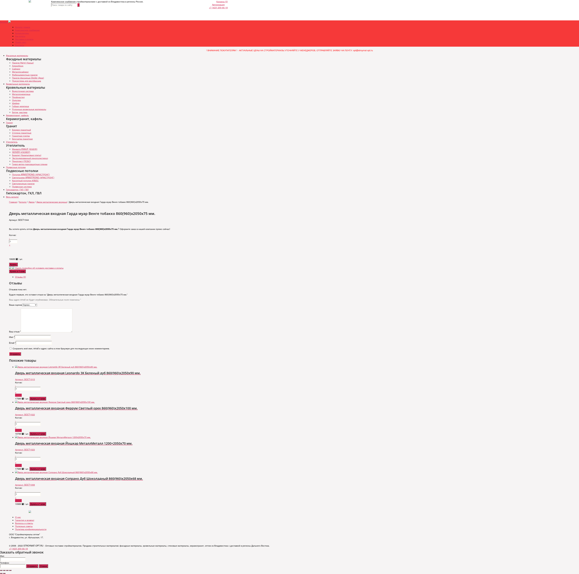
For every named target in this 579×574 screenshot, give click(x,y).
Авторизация (218, 4)
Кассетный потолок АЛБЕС (25, 180)
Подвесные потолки (16, 167)
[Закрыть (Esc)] (1, 570)
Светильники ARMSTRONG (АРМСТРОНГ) (33, 177)
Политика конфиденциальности (30, 529)
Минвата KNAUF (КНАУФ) (24, 149)
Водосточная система (23, 91)
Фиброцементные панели (25, 74)
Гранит (9, 122)
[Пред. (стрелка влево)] (1, 573)
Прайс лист (20, 42)
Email (12, 342)
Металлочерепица (21, 94)
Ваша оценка (15, 304)
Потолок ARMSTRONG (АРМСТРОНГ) (31, 174)
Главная (13, 201)
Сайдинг (16, 68)
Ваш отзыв (15, 331)
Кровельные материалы (18, 83)
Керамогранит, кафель (17, 115)
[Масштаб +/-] (10, 570)
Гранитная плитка (21, 135)
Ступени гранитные (21, 132)
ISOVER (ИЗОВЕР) (21, 152)
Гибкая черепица (20, 106)
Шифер (15, 103)
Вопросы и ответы (24, 523)
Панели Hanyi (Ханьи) (23, 62)
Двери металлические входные (51, 201)
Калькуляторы (22, 33)
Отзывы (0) (20, 276)
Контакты (19, 45)
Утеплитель (11, 141)
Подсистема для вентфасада (26, 80)
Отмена (43, 566)
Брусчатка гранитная (22, 138)
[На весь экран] (7, 570)
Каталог (4, 21)
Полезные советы (24, 526)
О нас (18, 517)
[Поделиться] (4, 570)
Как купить (20, 36)
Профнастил (18, 97)
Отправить (32, 566)
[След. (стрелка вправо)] (4, 573)
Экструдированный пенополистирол (30, 158)
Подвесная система (22, 186)
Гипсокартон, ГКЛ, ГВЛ (17, 189)
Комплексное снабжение (27, 30)
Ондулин (16, 100)
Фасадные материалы (17, 55)
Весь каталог (12, 196)
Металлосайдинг (20, 71)
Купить (13, 264)
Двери (31, 201)
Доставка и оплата (24, 39)
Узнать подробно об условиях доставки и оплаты (39, 267)
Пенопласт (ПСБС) (21, 161)
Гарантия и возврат (24, 520)
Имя (12, 336)
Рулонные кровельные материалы (29, 109)
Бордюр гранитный (21, 129)
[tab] (292, 276)
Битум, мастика (19, 112)
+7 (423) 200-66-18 (218, 7)
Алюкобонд (17, 65)
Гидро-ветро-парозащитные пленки (29, 164)
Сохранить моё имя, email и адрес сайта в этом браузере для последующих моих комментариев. (61, 348)
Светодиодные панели (23, 183)
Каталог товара (22, 27)
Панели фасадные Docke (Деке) (28, 77)
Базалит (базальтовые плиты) (26, 155)
